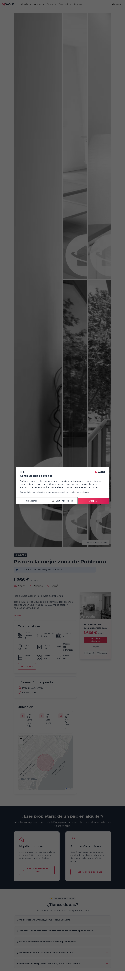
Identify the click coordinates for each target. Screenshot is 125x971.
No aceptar (31, 501)
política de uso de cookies (86, 487)
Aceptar (93, 501)
